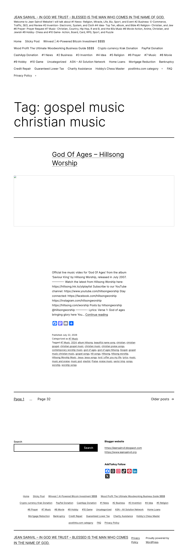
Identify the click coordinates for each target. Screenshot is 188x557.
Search (18, 441)
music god (76, 361)
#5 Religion (117, 55)
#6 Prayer (134, 55)
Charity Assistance (80, 68)
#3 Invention (84, 55)
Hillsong (106, 353)
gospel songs (82, 353)
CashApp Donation (26, 55)
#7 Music (150, 55)
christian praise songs (113, 346)
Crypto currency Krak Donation (118, 48)
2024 (74, 342)
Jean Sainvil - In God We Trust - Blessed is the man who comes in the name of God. (89, 17)
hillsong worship (119, 353)
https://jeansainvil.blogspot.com (123, 447)
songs (129, 361)
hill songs (95, 353)
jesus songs (91, 357)
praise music (105, 361)
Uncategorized (56, 61)
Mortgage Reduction (142, 61)
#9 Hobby (20, 61)
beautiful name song (104, 342)
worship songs (69, 365)
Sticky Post (32, 41)
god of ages (90, 350)
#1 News (47, 55)
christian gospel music (72, 346)
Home (17, 41)
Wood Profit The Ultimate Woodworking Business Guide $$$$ (54, 48)
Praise (95, 361)
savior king (119, 361)
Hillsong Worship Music (64, 357)
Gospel (123, 350)
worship (56, 365)
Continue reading (96, 314)
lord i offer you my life (109, 357)
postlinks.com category (143, 68)
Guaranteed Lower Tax (49, 68)
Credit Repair (22, 68)
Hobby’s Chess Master (110, 68)
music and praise (61, 361)
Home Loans (117, 61)
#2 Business (64, 55)
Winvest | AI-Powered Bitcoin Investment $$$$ (74, 41)
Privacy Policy (23, 75)
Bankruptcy (166, 61)
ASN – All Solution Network (87, 61)
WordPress (152, 542)
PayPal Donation (152, 48)
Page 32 (44, 399)
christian (120, 342)
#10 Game (36, 61)
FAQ (169, 68)
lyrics (125, 357)
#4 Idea (101, 55)
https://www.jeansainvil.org (121, 452)
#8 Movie (166, 55)
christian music (92, 346)
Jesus (80, 357)
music (132, 357)
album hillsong (85, 342)
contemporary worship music (67, 350)
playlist (86, 361)
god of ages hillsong (108, 350)
